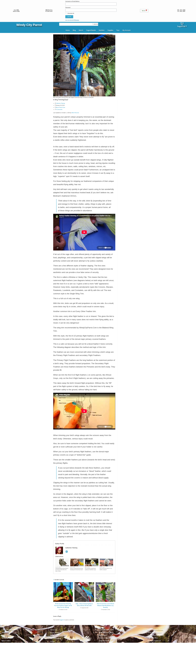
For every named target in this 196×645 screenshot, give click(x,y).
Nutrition (101, 30)
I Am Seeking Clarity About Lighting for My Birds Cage (90, 569)
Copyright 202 (152, 638)
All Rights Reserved (154, 640)
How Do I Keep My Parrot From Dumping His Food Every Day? (76, 569)
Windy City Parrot (29, 25)
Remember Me (70, 13)
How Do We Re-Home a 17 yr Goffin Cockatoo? (106, 569)
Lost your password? (69, 20)
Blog (74, 30)
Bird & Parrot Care (60, 107)
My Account (126, 30)
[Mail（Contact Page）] (66, 551)
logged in (62, 619)
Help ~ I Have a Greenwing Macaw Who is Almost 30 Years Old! (84, 604)
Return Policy (6, 640)
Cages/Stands (91, 30)
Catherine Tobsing (60, 103)
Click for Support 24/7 (182, 24)
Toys (117, 30)
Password (67, 7)
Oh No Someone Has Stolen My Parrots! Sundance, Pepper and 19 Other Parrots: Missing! (63, 605)
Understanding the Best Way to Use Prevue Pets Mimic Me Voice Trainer (61, 570)
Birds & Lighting (95, 565)
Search (95, 24)
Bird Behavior (80, 565)
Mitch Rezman (75, 112)
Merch (81, 30)
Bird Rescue (110, 565)
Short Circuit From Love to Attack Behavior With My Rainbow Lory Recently (105, 605)
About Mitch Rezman (154, 632)
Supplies (110, 30)
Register (77, 20)
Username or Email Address (72, 1)
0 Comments (59, 109)
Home (68, 30)
